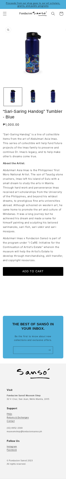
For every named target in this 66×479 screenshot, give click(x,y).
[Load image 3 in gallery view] (53, 97)
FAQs (9, 414)
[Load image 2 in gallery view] (33, 97)
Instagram (12, 446)
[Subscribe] (49, 350)
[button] (5, 14)
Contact (11, 421)
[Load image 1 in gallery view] (13, 97)
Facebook (12, 450)
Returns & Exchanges (18, 417)
